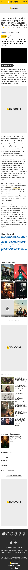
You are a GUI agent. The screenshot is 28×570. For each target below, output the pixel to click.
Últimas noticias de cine (14, 429)
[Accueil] (13, 2)
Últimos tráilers (14, 320)
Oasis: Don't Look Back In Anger (8, 455)
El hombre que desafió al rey (7, 470)
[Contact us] (24, 534)
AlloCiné (3, 550)
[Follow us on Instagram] (16, 534)
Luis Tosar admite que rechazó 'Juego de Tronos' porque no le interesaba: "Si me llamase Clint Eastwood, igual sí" (21, 388)
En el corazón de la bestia (6, 452)
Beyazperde (21, 550)
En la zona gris (4, 460)
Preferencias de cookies (14, 560)
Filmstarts (11, 550)
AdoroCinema (5, 552)
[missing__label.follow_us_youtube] (4, 534)
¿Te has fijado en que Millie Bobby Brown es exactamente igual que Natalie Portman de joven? (13, 245)
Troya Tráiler (7, 298)
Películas (6, 13)
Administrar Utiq (16, 558)
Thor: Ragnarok (20, 159)
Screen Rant (16, 187)
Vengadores (6, 155)
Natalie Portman (13, 83)
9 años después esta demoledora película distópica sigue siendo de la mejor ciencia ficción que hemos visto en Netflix (21, 404)
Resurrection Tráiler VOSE (20, 280)
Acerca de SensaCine (6, 557)
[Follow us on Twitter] (12, 534)
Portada (2, 13)
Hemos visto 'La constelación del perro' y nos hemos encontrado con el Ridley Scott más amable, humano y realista (21, 379)
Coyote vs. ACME (4, 457)
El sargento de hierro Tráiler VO (21, 298)
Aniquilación (9, 185)
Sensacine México (18, 552)
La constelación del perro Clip (7, 280)
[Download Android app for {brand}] (16, 542)
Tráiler (11, 441)
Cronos (2, 449)
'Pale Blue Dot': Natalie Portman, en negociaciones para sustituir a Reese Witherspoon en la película (13, 242)
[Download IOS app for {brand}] (12, 542)
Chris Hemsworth (6, 208)
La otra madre (4, 465)
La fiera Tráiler (21, 316)
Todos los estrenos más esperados (14, 475)
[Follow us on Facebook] (8, 534)
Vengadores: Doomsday (15, 436)
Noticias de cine (12, 13)
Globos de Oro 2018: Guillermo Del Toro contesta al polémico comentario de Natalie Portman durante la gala (14, 237)
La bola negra (4, 462)
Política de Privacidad (8, 558)
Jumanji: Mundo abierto (6, 468)
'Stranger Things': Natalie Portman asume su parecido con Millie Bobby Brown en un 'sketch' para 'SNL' (14, 249)
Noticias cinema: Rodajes (20, 13)
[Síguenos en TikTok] (20, 534)
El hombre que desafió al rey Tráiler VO (7, 316)
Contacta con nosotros (15, 557)
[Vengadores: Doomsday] (5, 442)
